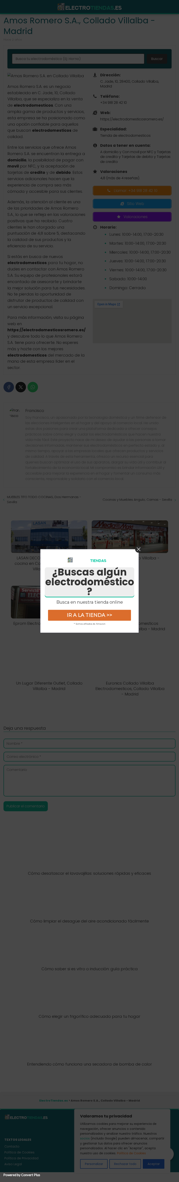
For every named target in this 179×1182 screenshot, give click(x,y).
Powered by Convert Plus (21, 1175)
